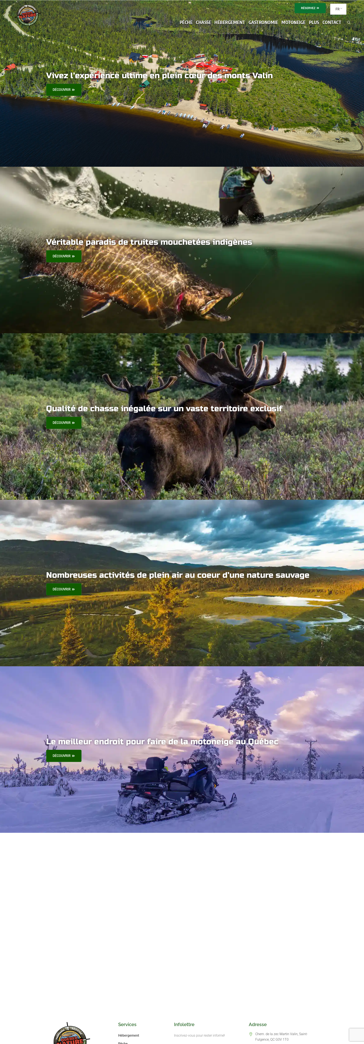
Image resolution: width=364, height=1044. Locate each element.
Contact (332, 22)
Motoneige (293, 22)
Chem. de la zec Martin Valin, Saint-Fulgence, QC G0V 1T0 (281, 1036)
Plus (314, 22)
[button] (186, 22)
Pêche (186, 22)
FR (338, 9)
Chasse (203, 22)
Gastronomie (263, 22)
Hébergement (229, 22)
